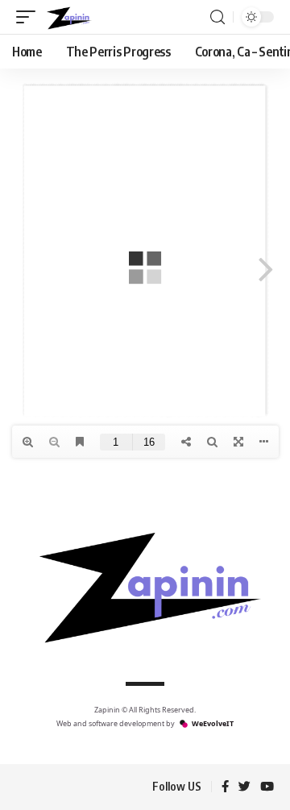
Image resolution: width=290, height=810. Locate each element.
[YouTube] (267, 787)
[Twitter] (244, 787)
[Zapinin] (68, 17)
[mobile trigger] (30, 17)
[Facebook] (225, 787)
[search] (217, 17)
